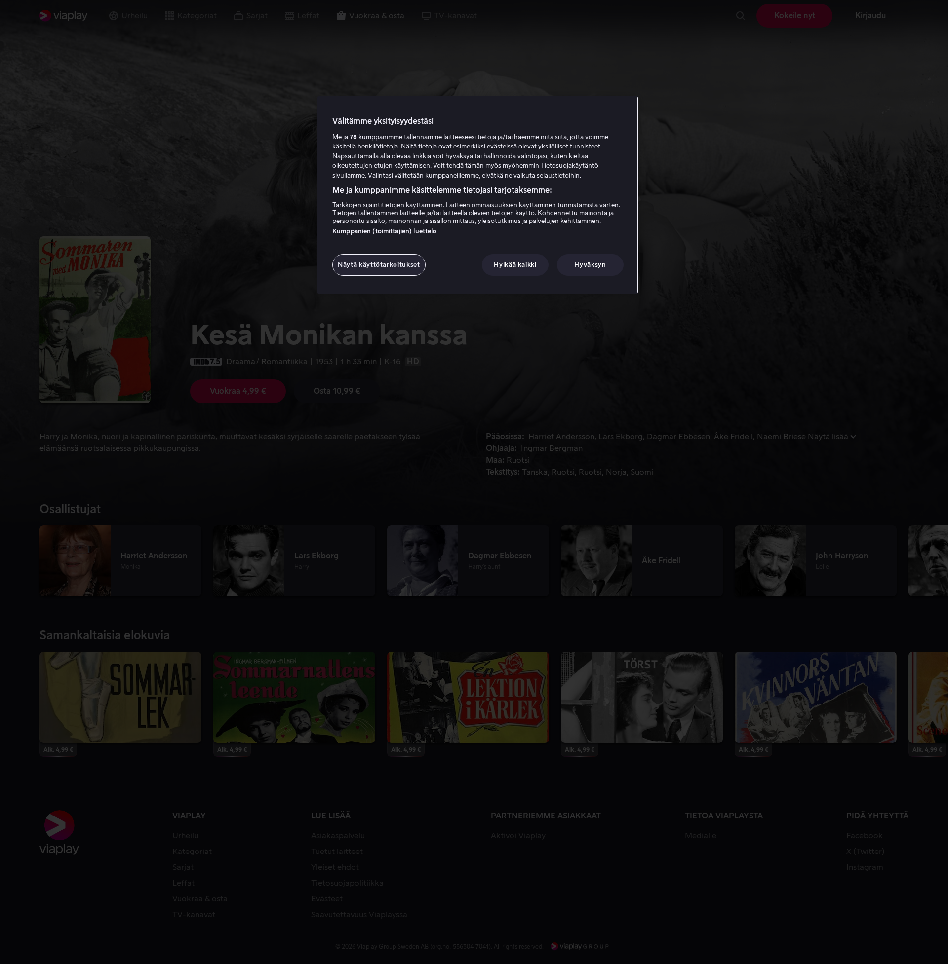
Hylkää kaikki (515, 264)
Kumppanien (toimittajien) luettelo (384, 231)
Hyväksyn (590, 264)
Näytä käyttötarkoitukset (379, 264)
